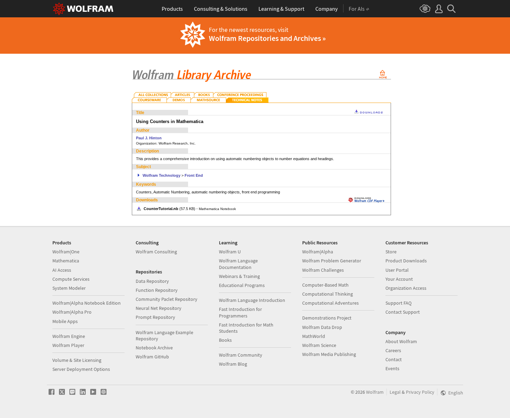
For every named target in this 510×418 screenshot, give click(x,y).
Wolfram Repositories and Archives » (267, 38)
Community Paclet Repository (166, 299)
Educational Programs (242, 285)
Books (225, 340)
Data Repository (152, 281)
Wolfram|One (65, 252)
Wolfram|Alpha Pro (72, 312)
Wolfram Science (319, 345)
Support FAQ (398, 303)
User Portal (397, 270)
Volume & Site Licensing (76, 360)
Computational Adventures (330, 303)
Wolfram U (230, 252)
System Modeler (69, 288)
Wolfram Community (240, 355)
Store (391, 252)
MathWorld (313, 336)
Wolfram (375, 392)
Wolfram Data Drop (322, 327)
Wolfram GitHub (152, 357)
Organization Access (405, 288)
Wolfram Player (68, 345)
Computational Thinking (327, 294)
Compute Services (71, 279)
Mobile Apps (65, 321)
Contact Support (402, 312)
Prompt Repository (155, 317)
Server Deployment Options (81, 369)
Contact (393, 359)
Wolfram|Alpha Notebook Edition (86, 303)
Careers (393, 350)
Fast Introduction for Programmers (240, 312)
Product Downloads (406, 261)
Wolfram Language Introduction (252, 300)
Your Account (399, 279)
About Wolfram (401, 341)
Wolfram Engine (68, 336)
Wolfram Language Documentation (238, 264)
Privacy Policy (420, 392)
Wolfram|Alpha (317, 252)
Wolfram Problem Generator (331, 261)
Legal (395, 392)
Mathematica (65, 261)
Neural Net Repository (158, 308)
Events (392, 368)
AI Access (61, 270)
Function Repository (157, 290)
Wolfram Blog (233, 364)
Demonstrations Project (326, 318)
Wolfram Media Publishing (329, 354)
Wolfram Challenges (323, 270)
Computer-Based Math (325, 285)
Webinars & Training (239, 276)
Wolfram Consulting (156, 252)
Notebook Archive (154, 348)
